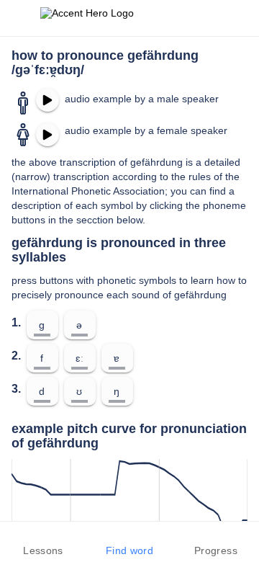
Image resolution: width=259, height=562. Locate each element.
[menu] (20, 18)
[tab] (43, 542)
